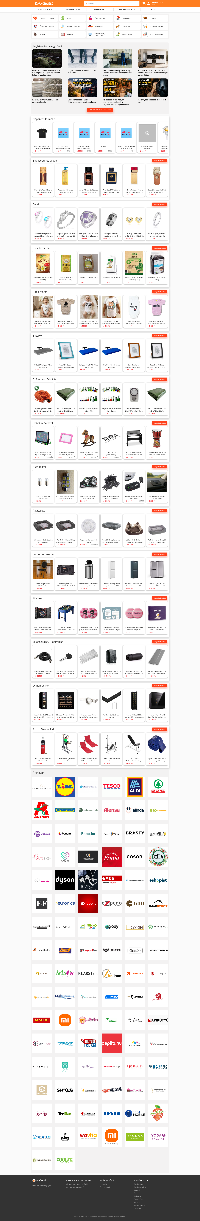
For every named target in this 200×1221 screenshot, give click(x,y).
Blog (154, 9)
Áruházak (137, 1196)
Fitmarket (100, 9)
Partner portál (105, 1187)
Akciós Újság (138, 1184)
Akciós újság (45, 9)
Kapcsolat (103, 1184)
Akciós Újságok (139, 1205)
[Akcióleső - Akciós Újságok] (44, 3)
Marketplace (127, 9)
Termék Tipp (138, 1199)
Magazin (137, 1202)
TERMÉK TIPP (73, 9)
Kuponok (137, 1190)
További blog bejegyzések (100, 110)
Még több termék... (160, 160)
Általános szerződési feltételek (77, 1184)
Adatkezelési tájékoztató (75, 1187)
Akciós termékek (140, 1187)
